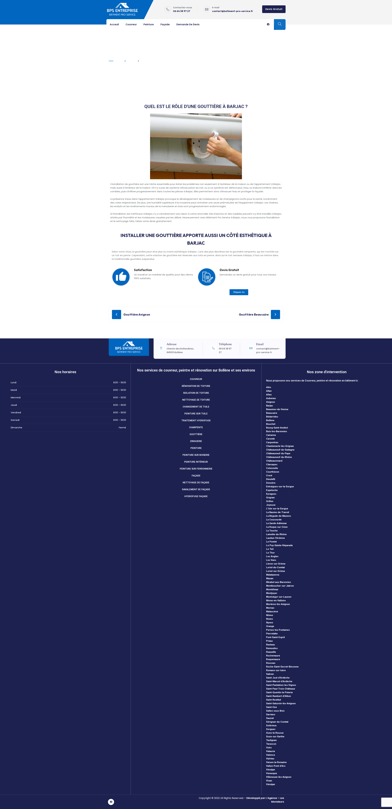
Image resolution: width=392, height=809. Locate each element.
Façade (165, 24)
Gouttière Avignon (136, 314)
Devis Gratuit (274, 9)
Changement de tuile (196, 406)
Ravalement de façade (196, 489)
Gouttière (196, 434)
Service (131, 61)
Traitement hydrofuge (196, 420)
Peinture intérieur (196, 461)
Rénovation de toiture (196, 386)
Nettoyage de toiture (196, 399)
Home (119, 61)
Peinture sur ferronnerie (196, 468)
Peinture (148, 24)
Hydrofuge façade (196, 496)
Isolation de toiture (196, 393)
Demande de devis (188, 24)
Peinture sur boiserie (196, 455)
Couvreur (131, 24)
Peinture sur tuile (196, 413)
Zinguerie (196, 441)
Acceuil (114, 24)
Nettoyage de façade (196, 482)
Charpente (196, 427)
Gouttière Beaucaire (254, 314)
